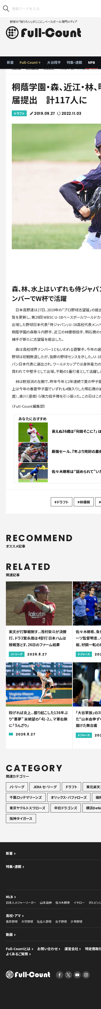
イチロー (79, 902)
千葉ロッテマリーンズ (26, 797)
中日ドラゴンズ (65, 807)
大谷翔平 (54, 62)
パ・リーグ (17, 786)
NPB (91, 62)
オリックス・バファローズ (69, 797)
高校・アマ (13, 915)
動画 (9, 934)
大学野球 (27, 921)
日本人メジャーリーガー (21, 902)
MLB (9, 896)
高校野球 (12, 921)
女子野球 (61, 921)
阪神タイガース (21, 818)
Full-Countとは (18, 948)
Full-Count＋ (30, 62)
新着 (10, 62)
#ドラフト (61, 501)
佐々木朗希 (62, 902)
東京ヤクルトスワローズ (27, 807)
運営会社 (71, 948)
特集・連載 (74, 62)
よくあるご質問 (17, 953)
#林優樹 (83, 501)
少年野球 (76, 921)
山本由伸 (46, 902)
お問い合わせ (47, 948)
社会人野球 (44, 921)
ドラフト (19, 113)
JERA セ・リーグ (45, 786)
